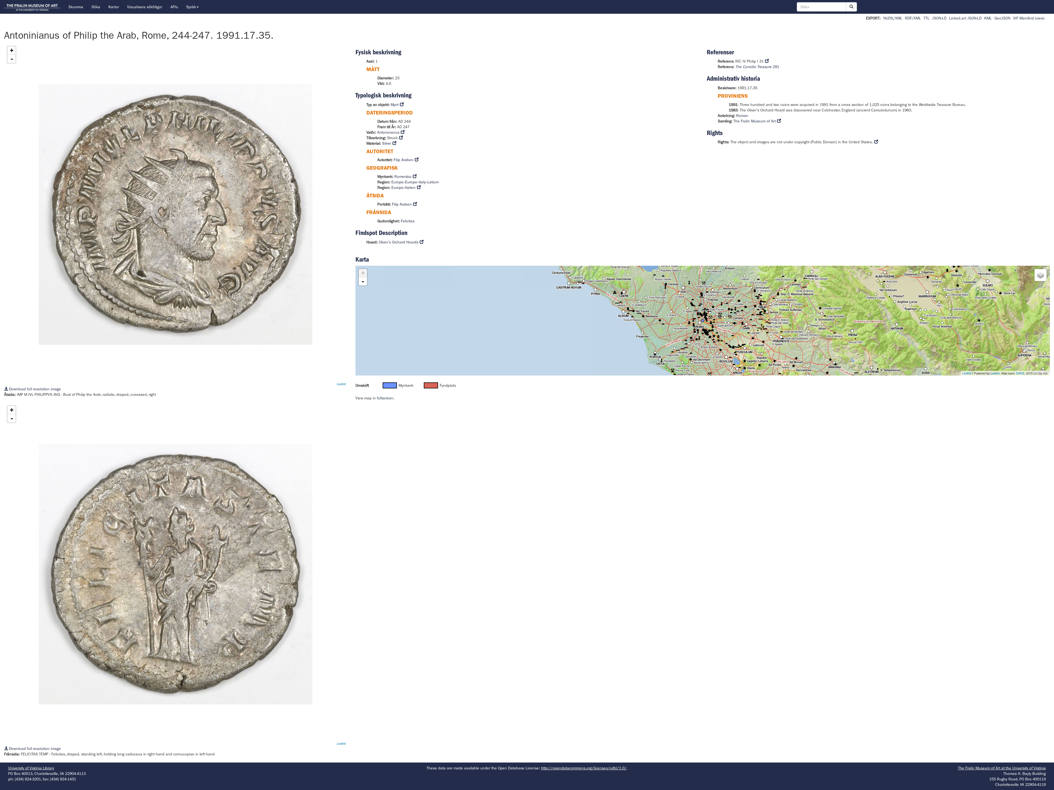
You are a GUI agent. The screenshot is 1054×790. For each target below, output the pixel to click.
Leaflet (341, 384)
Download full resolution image (34, 388)
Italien (410, 187)
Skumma (75, 6)
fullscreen (385, 398)
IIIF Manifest (1023, 18)
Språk (191, 6)
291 (757, 66)
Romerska (402, 176)
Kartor (113, 6)
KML (988, 18)
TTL (926, 18)
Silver (386, 143)
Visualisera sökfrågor (144, 6)
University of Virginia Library (31, 768)
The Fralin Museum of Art (754, 121)
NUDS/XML (892, 18)
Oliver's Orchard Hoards (398, 242)
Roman (742, 115)
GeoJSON (1002, 18)
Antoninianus (388, 132)
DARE (1020, 373)
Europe (397, 182)
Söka (95, 6)
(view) (1039, 18)
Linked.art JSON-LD (965, 18)
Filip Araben (403, 159)
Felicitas (407, 220)
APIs (174, 6)
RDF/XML (913, 18)
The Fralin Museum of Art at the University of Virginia (1002, 768)
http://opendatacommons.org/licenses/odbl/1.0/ (583, 768)
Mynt (395, 104)
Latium (433, 182)
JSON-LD (939, 18)
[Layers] (1041, 275)
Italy (422, 182)
